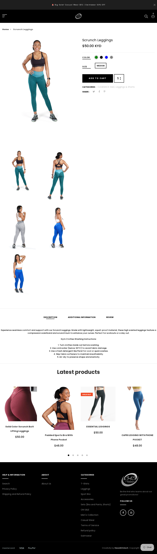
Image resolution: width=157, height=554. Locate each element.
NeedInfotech (121, 547)
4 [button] (82, 455)
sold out (86, 394)
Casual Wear (87, 520)
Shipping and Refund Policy (16, 494)
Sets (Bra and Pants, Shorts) (96, 504)
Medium (101, 65)
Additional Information (82, 317)
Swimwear (86, 535)
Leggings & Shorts (125, 86)
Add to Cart (97, 78)
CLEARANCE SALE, (107, 86)
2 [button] (73, 455)
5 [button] (87, 455)
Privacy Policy (9, 488)
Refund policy (88, 530)
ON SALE (85, 509)
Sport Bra (85, 494)
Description (50, 317)
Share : (86, 91)
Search (6, 483)
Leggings (85, 488)
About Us (46, 483)
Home (5, 29)
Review (110, 317)
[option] (39, 82)
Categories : (89, 87)
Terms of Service (90, 525)
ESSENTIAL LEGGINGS (98, 426)
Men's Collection (89, 514)
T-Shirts (85, 483)
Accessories (87, 499)
